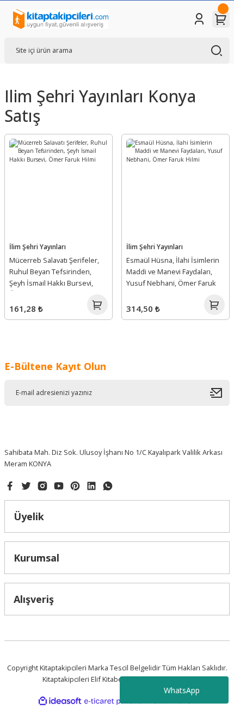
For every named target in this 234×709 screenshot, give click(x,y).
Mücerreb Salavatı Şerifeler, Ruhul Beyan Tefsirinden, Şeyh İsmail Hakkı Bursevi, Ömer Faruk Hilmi (54, 273)
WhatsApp (182, 690)
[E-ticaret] (115, 701)
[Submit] (220, 393)
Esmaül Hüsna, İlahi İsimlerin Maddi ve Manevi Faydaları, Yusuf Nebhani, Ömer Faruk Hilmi (172, 273)
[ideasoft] (60, 701)
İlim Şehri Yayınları (37, 246)
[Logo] (60, 19)
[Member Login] (199, 19)
